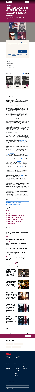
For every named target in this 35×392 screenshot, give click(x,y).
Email (9, 47)
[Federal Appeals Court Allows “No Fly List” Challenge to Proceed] (17, 252)
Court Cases (8, 5)
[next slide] (27, 85)
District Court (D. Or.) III (17, 213)
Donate (27, 1)
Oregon (7, 18)
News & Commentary (10, 67)
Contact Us (8, 366)
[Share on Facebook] (23, 73)
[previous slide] (8, 85)
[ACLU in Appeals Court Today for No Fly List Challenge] (17, 257)
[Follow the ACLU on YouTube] (9, 357)
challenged (22, 175)
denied (17, 180)
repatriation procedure (22, 140)
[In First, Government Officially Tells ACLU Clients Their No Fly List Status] (17, 232)
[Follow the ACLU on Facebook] (7, 357)
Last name (19, 44)
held (28, 155)
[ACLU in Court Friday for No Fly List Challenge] (17, 247)
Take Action (25, 368)
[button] (26, 73)
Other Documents (10, 69)
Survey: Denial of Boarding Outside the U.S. (13, 204)
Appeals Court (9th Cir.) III (17, 211)
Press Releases (9, 65)
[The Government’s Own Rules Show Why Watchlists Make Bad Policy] (17, 285)
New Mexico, (25, 17)
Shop (24, 366)
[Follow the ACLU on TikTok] (14, 357)
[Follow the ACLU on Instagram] (12, 357)
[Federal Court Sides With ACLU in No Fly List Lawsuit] (17, 243)
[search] (28, 387)
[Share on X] (25, 73)
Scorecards (16, 375)
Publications (16, 373)
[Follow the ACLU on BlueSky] (19, 357)
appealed (7, 154)
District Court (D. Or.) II (16, 217)
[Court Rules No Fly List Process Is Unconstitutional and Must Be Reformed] (17, 237)
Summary (8, 61)
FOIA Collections (16, 368)
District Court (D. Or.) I (16, 221)
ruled (21, 158)
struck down (19, 161)
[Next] (19, 262)
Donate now (28, 335)
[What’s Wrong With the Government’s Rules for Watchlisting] (17, 332)
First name (10, 44)
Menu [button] (23, 1)
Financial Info (8, 368)
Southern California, (19, 17)
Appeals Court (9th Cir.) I (17, 219)
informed (21, 166)
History (7, 370)
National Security (10, 15)
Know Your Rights (17, 370)
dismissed (12, 153)
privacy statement (14, 55)
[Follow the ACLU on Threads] (17, 357)
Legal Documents (10, 63)
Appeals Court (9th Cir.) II (17, 215)
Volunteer (24, 370)
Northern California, (12, 17)
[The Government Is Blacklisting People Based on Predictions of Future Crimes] (17, 273)
